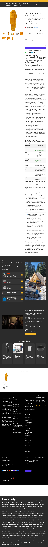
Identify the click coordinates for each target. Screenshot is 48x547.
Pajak (33, 528)
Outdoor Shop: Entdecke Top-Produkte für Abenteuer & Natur (18, 427)
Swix (31, 537)
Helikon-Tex (25, 515)
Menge (26, 39)
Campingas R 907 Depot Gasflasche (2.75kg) (13, 299)
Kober (13, 520)
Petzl (28, 529)
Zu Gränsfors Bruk (30, 334)
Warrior (41, 540)
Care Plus (9, 506)
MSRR (9, 522)
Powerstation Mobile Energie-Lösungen (28, 423)
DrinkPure (32, 508)
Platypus (36, 529)
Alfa (16, 500)
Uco (15, 540)
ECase (39, 508)
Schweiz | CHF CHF (18, 478)
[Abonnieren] (45, 410)
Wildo (22, 542)
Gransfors (39, 513)
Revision (21, 531)
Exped (31, 510)
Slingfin (3, 535)
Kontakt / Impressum (17, 413)
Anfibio (24, 500)
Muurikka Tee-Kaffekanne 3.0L (13, 286)
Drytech (36, 508)
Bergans (14, 502)
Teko (10, 539)
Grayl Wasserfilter (28, 442)
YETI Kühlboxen (27, 430)
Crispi (15, 508)
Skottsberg (43, 533)
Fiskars (16, 511)
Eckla (18, 510)
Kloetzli (9, 520)
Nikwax (10, 524)
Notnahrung (4, 526)
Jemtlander (15, 519)
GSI (11, 513)
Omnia (16, 526)
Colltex (38, 506)
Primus (39, 529)
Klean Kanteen (5, 520)
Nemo (7, 524)
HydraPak (36, 517)
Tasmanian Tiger (5, 539)
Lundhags (38, 520)
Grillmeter (4, 515)
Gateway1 (18, 513)
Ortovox (3, 528)
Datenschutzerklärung (17, 418)
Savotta (6, 533)
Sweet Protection (16, 537)
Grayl (43, 513)
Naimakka (43, 522)
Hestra (8, 517)
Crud (18, 508)
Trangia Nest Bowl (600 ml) (40, 357)
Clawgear (22, 506)
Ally (18, 500)
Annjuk (28, 500)
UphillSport (19, 540)
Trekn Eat (39, 539)
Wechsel (9, 542)
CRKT (43, 504)
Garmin (14, 513)
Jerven (19, 519)
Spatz (15, 535)
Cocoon (26, 506)
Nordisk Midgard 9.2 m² (13, 275)
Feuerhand (41, 510)
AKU (3, 500)
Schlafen (15, 408)
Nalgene (4, 524)
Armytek (32, 500)
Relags (17, 531)
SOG (40, 531)
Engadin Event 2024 (28, 453)
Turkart (9, 540)
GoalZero (30, 513)
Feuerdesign (36, 510)
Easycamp (14, 510)
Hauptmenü (16, 396)
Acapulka (7, 500)
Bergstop (19, 502)
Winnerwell (40, 542)
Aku (13, 500)
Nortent (26, 425)
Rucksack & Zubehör (17, 409)
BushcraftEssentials (30, 504)
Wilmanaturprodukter (33, 542)
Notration (9, 526)
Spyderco (19, 535)
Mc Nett (16, 522)
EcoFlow (21, 510)
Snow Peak (11, 535)
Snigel (7, 535)
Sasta (3, 533)
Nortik (41, 524)
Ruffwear (36, 531)
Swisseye (27, 537)
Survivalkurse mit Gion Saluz (29, 404)
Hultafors (32, 517)
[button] (3, 4)
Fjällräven (26, 511)
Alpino (21, 500)
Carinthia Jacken (28, 417)
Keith (35, 519)
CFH (40, 504)
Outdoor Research (9, 528)
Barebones (10, 502)
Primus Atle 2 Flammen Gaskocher (12, 280)
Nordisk (30, 524)
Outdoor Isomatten (28, 412)
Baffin (6, 502)
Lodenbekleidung (28, 440)
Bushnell (36, 504)
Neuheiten (8, 3)
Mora (35, 522)
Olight (13, 526)
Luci (35, 520)
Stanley (28, 535)
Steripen (32, 535)
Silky (37, 533)
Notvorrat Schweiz (28, 437)
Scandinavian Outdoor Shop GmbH (10, 456)
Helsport (36, 515)
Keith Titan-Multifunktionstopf (29, 357)
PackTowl (30, 528)
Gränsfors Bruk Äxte (28, 427)
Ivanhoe (11, 519)
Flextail (32, 511)
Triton (43, 539)
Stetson (36, 535)
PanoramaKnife (5, 529)
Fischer (13, 511)
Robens (24, 531)
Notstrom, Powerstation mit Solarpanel (29, 410)
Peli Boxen (14, 529)
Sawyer (10, 533)
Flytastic (36, 511)
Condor (3, 508)
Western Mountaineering (15, 542)
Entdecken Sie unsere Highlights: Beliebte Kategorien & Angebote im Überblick (29, 399)
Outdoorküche (16, 406)
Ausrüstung (8, 5)
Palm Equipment (38, 528)
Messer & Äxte (17, 5)
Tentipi (13, 539)
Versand (30, 23)
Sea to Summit (15, 533)
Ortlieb (41, 526)
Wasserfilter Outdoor (28, 428)
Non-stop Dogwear (16, 524)
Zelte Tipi (14, 3)
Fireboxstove (8, 511)
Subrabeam (4, 537)
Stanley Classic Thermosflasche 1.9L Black (7, 357)
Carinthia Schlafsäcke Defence (28, 420)
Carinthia (13, 506)
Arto (35, 500)
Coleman (34, 506)
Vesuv (26, 540)
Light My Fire (30, 520)
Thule (21, 539)
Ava (43, 500)
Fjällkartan (21, 511)
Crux (21, 508)
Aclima (10, 500)
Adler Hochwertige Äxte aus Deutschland (29, 444)
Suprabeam (9, 537)
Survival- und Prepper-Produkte (29, 433)
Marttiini (12, 522)
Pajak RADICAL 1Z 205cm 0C (5, 385)
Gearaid (26, 513)
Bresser (7, 504)
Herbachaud (40, 515)
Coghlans (30, 506)
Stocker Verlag (41, 535)
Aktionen (15, 411)
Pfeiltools (32, 529)
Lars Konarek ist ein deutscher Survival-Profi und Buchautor (29, 450)
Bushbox (25, 504)
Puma (3, 531)
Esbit (25, 510)
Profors (43, 529)
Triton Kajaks (4, 540)
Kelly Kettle (39, 519)
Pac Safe (25, 528)
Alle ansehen (43, 365)
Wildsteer (26, 542)
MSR (6, 522)
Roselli (28, 531)
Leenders (26, 520)
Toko (32, 539)
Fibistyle (3, 511)
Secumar (28, 533)
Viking (34, 540)
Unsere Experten (16, 415)
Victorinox (30, 540)
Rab (14, 531)
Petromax (26, 438)
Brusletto (18, 504)
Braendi (3, 504)
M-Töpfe (42, 520)
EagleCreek (4, 510)
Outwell (21, 528)
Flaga (29, 511)
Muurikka (38, 522)
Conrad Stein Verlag (10, 508)
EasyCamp (9, 510)
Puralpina (11, 531)
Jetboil (23, 519)
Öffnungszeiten (28, 456)
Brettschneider (12, 504)
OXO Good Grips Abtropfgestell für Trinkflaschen (18, 359)
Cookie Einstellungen (6, 480)
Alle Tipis (15, 420)
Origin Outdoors (36, 526)
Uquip (23, 540)
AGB (14, 416)
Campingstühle (27, 435)
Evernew (28, 510)
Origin (31, 526)
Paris (10, 529)
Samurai (43, 531)
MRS (3, 522)
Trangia (35, 539)
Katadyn (31, 519)
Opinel (19, 526)
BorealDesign (39, 502)
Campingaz (4, 506)
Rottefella (32, 531)
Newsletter (38, 396)
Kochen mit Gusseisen (29, 447)
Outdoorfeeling (17, 528)
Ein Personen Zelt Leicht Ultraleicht (29, 407)
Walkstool (38, 540)
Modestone (31, 522)
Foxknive (40, 511)
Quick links (27, 396)
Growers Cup (14, 515)
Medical (26, 522)
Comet (41, 506)
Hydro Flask (41, 517)
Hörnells (4, 519)
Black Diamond (24, 502)
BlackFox (29, 502)
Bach (3, 502)
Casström (18, 506)
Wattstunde (4, 542)
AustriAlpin (39, 500)
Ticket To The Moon (26, 539)
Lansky (16, 520)
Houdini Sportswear (25, 517)
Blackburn (34, 502)
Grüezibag (20, 515)
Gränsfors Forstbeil (11, 292)
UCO (13, 540)
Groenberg (9, 515)
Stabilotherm (24, 535)
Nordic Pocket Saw (24, 524)
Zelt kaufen (15, 421)
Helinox (29, 515)
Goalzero (35, 513)
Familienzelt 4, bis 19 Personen (28, 415)
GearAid (22, 513)
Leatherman (21, 520)
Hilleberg (12, 517)
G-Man (8, 513)
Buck (21, 504)
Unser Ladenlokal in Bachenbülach (7, 396)
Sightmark (33, 533)
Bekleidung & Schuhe (23, 3)
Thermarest (17, 539)
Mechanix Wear (21, 522)
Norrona (34, 524)
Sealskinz (24, 533)
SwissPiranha (22, 537)
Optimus (27, 526)
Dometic (27, 508)
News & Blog (15, 423)
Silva (40, 533)
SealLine (20, 533)
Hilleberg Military (17, 517)
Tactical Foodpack (35, 537)
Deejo (24, 508)
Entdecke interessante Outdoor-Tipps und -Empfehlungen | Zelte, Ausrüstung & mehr (17, 431)
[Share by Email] (30, 53)
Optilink (23, 526)
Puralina (6, 531)
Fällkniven (4, 513)
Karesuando (27, 519)
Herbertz (4, 517)
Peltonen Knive (19, 529)
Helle (33, 515)
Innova (7, 519)
